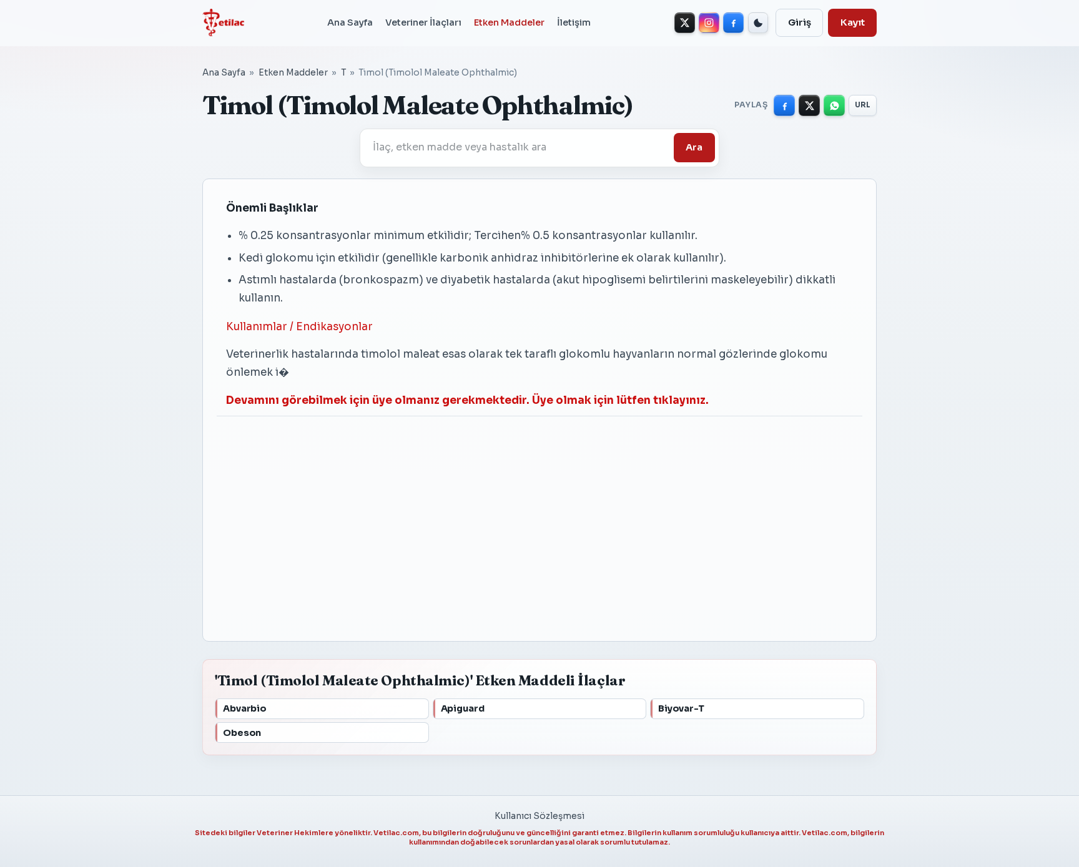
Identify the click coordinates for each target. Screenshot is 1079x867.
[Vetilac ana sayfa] (223, 22)
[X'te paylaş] (809, 105)
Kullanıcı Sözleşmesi (539, 816)
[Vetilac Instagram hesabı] (709, 22)
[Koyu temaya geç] (758, 22)
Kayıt (852, 22)
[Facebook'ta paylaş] (784, 105)
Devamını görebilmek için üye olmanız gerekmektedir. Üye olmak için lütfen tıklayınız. (467, 400)
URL (863, 104)
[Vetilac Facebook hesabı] (733, 22)
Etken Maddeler (509, 22)
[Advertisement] (539, 521)
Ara (694, 147)
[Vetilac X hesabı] (684, 22)
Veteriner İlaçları (423, 22)
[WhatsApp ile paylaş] (834, 105)
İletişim (574, 22)
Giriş (799, 22)
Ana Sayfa (350, 22)
